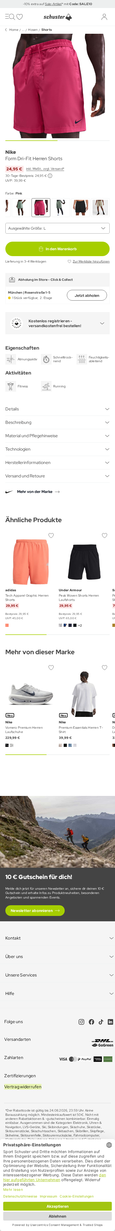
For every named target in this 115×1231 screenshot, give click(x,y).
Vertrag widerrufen (22, 1087)
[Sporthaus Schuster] (57, 17)
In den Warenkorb (61, 248)
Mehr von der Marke (34, 491)
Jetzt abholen (87, 295)
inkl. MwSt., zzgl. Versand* (45, 169)
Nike (10, 152)
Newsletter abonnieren (32, 910)
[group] (57, 86)
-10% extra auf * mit (57, 4)
